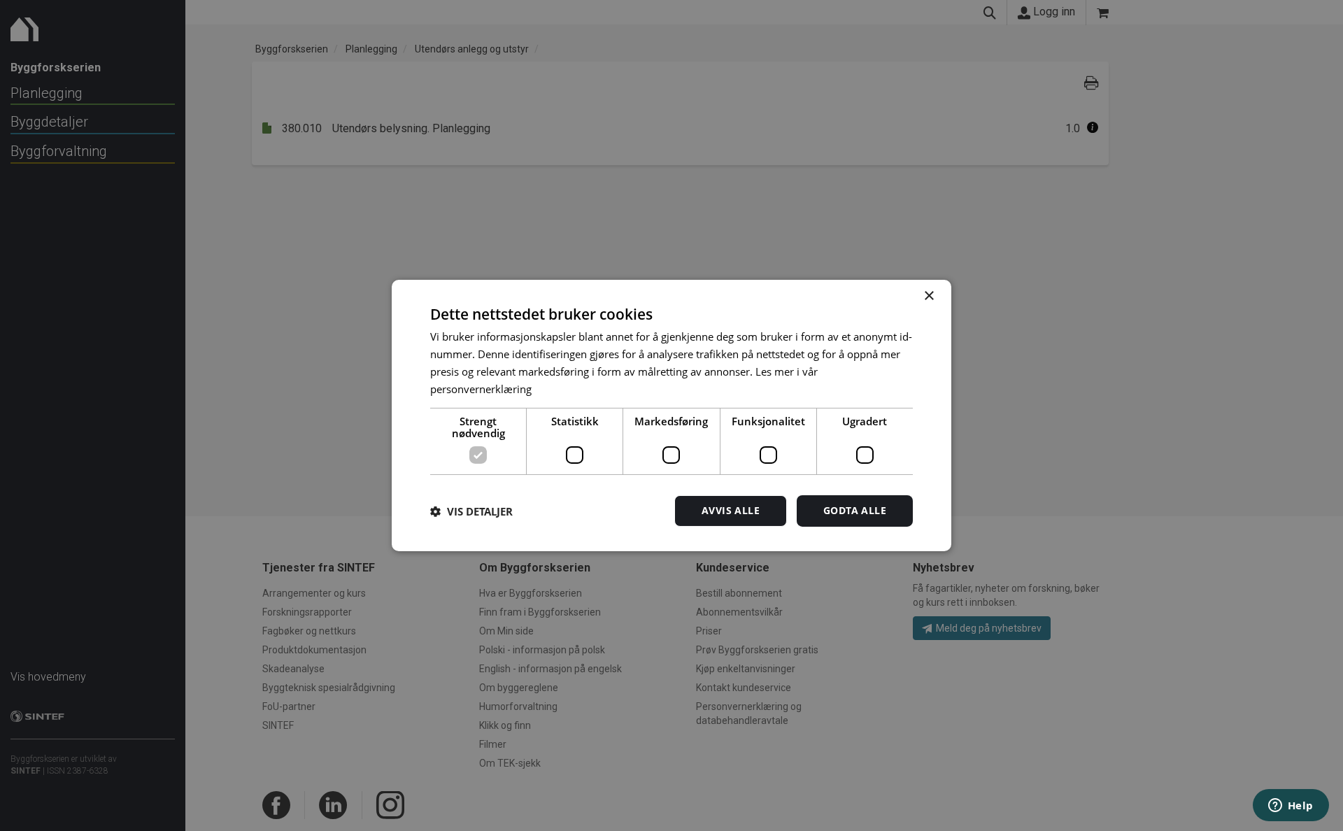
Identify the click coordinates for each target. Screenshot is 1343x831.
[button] (471, 511)
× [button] (928, 296)
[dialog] (671, 415)
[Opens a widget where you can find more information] (1290, 806)
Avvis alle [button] (731, 510)
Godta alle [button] (854, 510)
